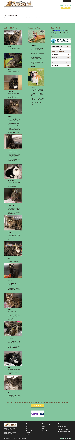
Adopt (11, 9)
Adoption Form (18, 9)
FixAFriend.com (59, 30)
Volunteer (34, 9)
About (6, 9)
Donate (43, 426)
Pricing (43, 428)
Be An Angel (26, 9)
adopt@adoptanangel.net (65, 431)
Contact (40, 9)
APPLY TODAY (37, 405)
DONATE (65, 8)
